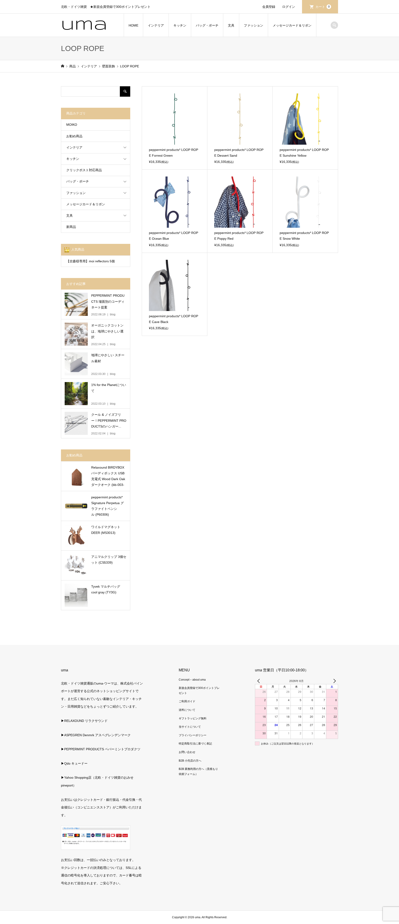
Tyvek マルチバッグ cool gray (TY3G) (105, 589)
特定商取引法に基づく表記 (195, 743)
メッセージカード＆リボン (292, 25)
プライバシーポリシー (192, 735)
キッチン (179, 25)
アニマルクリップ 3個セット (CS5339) (108, 559)
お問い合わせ (187, 752)
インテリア (156, 25)
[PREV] (259, 680)
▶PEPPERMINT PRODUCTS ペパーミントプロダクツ (100, 749)
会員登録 (268, 7)
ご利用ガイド (187, 701)
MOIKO (71, 124)
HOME (133, 25)
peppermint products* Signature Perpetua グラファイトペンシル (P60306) (107, 506)
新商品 (71, 227)
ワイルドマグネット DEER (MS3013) (105, 530)
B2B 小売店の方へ (190, 760)
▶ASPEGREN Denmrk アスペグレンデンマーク (96, 735)
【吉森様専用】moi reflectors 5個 (90, 261)
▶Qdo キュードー (74, 763)
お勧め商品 (74, 136)
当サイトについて (190, 726)
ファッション (253, 25)
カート (322, 7)
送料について (187, 710)
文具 (231, 25)
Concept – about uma (192, 679)
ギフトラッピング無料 (192, 718)
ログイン (288, 7)
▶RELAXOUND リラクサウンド (84, 721)
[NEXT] (333, 680)
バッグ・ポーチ (207, 25)
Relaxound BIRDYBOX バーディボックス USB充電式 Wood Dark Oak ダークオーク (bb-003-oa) (108, 477)
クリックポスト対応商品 (84, 170)
